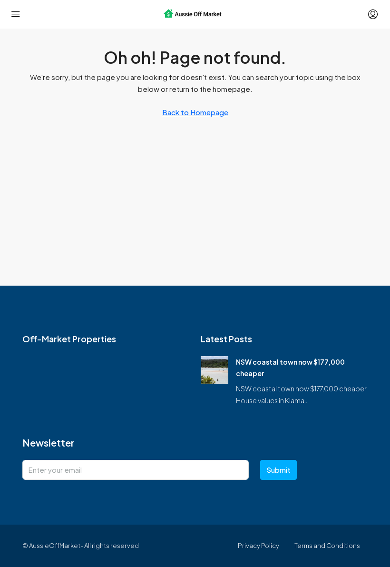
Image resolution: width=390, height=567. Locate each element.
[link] (214, 369)
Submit (278, 469)
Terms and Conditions (327, 545)
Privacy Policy (258, 545)
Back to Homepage (195, 112)
